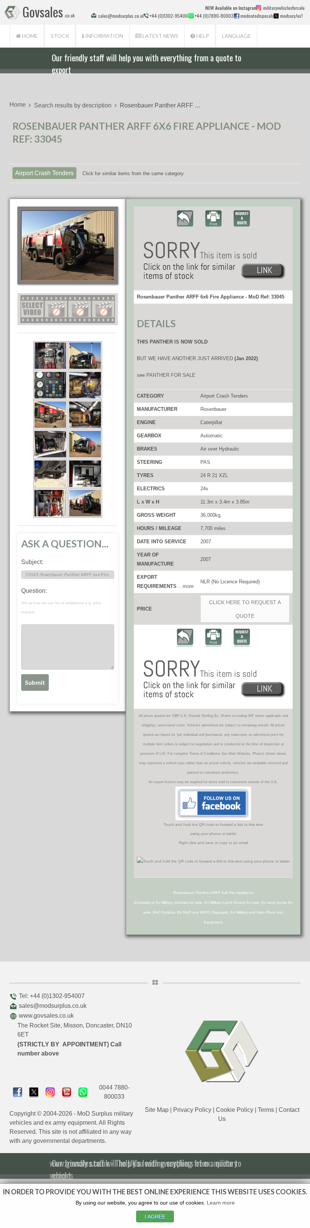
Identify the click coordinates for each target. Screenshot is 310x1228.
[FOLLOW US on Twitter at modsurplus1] (291, 15)
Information (103, 36)
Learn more (221, 1203)
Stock (60, 36)
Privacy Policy (192, 1110)
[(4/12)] (85, 385)
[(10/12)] (85, 473)
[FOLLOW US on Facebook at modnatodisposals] (236, 16)
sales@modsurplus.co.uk (53, 1006)
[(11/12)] (50, 503)
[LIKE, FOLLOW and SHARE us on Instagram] (50, 1091)
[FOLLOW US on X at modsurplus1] (276, 16)
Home (29, 36)
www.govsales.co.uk (46, 1015)
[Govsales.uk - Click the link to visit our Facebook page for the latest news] (213, 803)
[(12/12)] (85, 503)
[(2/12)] (85, 355)
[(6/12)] (85, 414)
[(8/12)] (85, 444)
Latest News (159, 36)
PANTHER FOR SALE (170, 375)
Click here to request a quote (245, 609)
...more (186, 586)
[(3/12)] (50, 385)
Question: (61, 601)
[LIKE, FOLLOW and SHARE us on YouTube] (66, 1091)
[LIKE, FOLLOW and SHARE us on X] (34, 1091)
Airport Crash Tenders (44, 173)
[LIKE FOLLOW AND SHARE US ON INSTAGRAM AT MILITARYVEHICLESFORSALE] (283, 7)
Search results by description (73, 105)
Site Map (157, 1110)
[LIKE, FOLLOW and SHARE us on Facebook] (17, 1091)
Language (236, 36)
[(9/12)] (50, 473)
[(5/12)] (50, 414)
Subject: (32, 562)
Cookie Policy (234, 1110)
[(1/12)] (50, 355)
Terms (266, 1110)
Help (202, 36)
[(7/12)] (50, 444)
